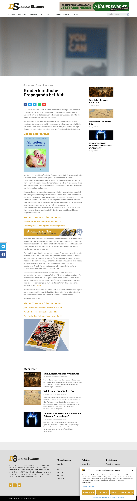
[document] (68, 250)
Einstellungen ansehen (122, 492)
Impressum (121, 497)
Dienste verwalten (88, 486)
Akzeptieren (88, 492)
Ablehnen (102, 492)
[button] (133, 470)
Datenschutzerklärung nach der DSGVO (105, 497)
